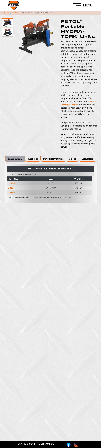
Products (15, 13)
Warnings (33, 158)
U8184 (11, 192)
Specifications (15, 159)
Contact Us (46, 443)
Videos (72, 158)
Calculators (87, 158)
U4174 (11, 188)
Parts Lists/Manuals (53, 158)
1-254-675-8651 (25, 443)
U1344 (11, 183)
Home (6, 13)
